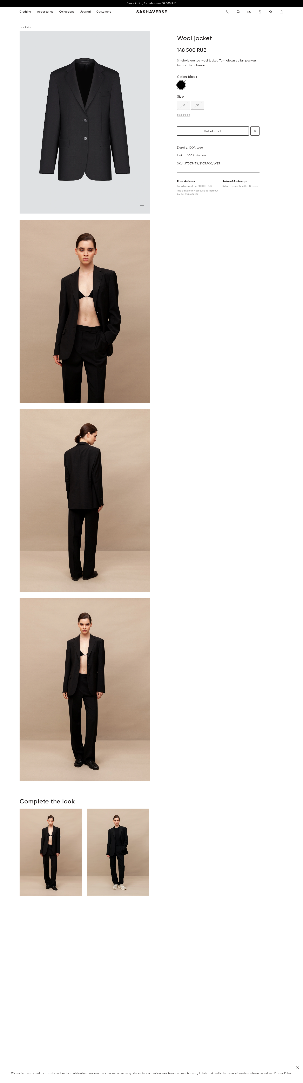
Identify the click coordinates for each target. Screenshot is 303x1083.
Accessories (45, 11)
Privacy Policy (282, 1073)
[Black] (181, 85)
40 (197, 105)
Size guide (183, 114)
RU (249, 11)
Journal (85, 11)
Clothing (25, 11)
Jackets (25, 27)
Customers (103, 11)
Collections (66, 11)
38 (183, 105)
